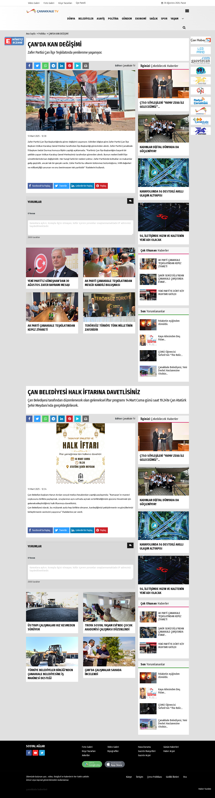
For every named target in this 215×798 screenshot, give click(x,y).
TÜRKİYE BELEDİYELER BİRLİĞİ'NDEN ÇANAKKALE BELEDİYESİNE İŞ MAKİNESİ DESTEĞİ (50, 674)
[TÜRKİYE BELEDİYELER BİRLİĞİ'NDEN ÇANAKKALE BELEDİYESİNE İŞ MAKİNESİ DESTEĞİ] (52, 651)
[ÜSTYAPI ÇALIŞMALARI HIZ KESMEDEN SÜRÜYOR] (52, 606)
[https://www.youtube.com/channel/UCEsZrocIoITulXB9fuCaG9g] (35, 753)
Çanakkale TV (129, 65)
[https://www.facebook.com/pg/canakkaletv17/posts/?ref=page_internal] (29, 753)
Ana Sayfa (30, 33)
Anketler (86, 755)
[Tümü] (182, 18)
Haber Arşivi (169, 751)
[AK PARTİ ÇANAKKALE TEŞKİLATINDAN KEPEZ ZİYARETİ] (52, 306)
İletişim (139, 776)
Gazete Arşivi (144, 755)
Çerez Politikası (154, 776)
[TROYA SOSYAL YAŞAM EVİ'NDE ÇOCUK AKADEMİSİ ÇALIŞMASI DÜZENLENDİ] (109, 606)
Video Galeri (113, 747)
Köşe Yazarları (89, 751)
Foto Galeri (87, 747)
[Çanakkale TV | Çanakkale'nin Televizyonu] (43, 11)
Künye (129, 776)
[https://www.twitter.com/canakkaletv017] (42, 753)
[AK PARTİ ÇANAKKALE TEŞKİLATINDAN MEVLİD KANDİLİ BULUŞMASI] (109, 262)
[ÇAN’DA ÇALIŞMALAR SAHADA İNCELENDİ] (109, 651)
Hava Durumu (144, 747)
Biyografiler (113, 751)
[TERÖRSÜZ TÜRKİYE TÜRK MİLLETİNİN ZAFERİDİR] (109, 306)
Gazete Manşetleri (147, 751)
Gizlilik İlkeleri (172, 776)
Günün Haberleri (171, 747)
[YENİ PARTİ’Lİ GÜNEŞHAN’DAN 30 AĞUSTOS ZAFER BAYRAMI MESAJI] (52, 262)
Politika (42, 33)
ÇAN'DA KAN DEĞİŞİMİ (59, 33)
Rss (185, 776)
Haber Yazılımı (205, 789)
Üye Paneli (80, 3)
